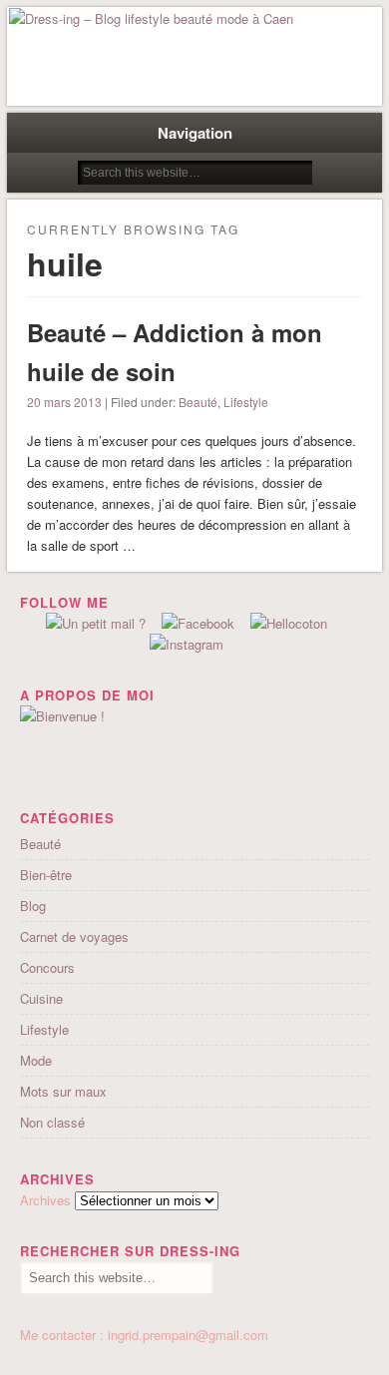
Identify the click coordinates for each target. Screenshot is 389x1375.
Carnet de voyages (74, 936)
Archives (45, 1199)
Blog (33, 905)
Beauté (198, 401)
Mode (36, 1060)
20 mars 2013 (64, 401)
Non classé (52, 1122)
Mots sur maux (63, 1091)
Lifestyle (245, 401)
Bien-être (46, 874)
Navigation (195, 133)
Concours (47, 967)
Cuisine (41, 998)
